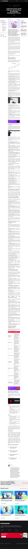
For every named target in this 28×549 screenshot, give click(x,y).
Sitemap (9, 543)
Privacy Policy (2, 543)
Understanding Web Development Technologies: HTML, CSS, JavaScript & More (20, 515)
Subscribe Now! (3, 536)
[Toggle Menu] (1, 1)
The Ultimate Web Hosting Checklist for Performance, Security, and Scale (20, 500)
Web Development (10, 5)
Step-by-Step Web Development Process (4, 22)
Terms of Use (6, 543)
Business (22, 24)
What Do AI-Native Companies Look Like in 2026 (24, 34)
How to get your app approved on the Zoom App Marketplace (24, 26)
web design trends (13, 94)
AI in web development (16, 293)
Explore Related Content (23, 488)
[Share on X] (2, 36)
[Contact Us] (17, 1)
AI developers (13, 186)
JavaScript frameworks (17, 138)
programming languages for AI (14, 137)
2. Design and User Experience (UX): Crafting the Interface (4, 27)
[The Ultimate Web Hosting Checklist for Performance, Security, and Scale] (20, 495)
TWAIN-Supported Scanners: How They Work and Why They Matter (23, 22)
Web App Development (3, 503)
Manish (11, 464)
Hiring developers (15, 166)
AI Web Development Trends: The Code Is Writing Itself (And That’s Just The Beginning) (7, 515)
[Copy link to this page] (5, 36)
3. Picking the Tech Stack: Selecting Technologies (4, 30)
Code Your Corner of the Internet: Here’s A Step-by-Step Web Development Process (17, 6)
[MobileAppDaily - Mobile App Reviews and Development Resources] (14, 523)
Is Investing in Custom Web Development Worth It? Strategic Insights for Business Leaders (6, 500)
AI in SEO (17, 311)
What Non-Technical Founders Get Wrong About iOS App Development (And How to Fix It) (24, 30)
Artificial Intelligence (23, 35)
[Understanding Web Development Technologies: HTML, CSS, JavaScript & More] (20, 509)
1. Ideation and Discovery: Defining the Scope (4, 25)
